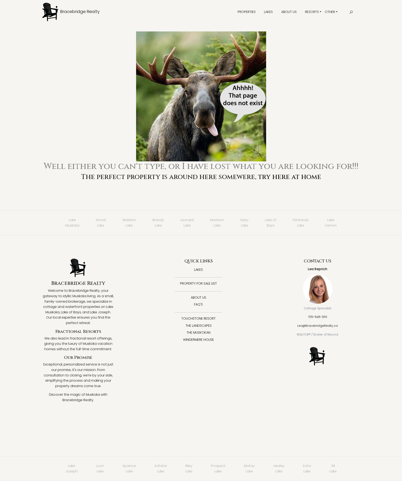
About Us (289, 11)
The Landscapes (199, 325)
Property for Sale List (198, 283)
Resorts (312, 11)
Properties (247, 11)
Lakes (268, 11)
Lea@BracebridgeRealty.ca (317, 326)
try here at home (289, 177)
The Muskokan (198, 332)
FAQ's (198, 304)
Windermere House (198, 339)
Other (330, 11)
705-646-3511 (317, 317)
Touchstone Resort (198, 318)
